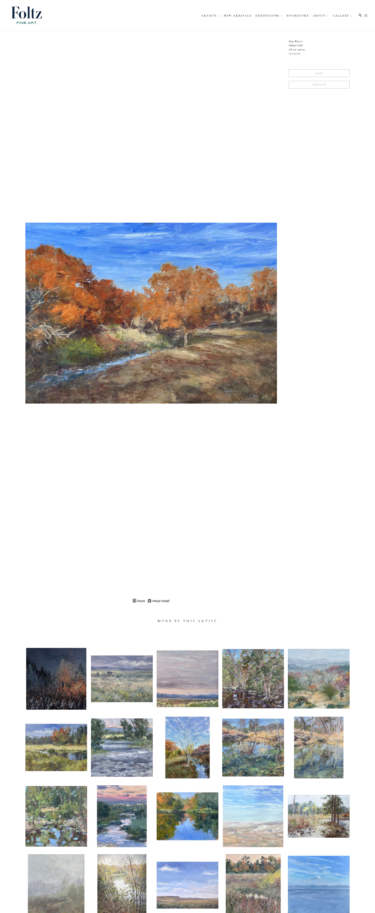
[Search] (360, 15)
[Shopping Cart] (365, 15)
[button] (210, 15)
